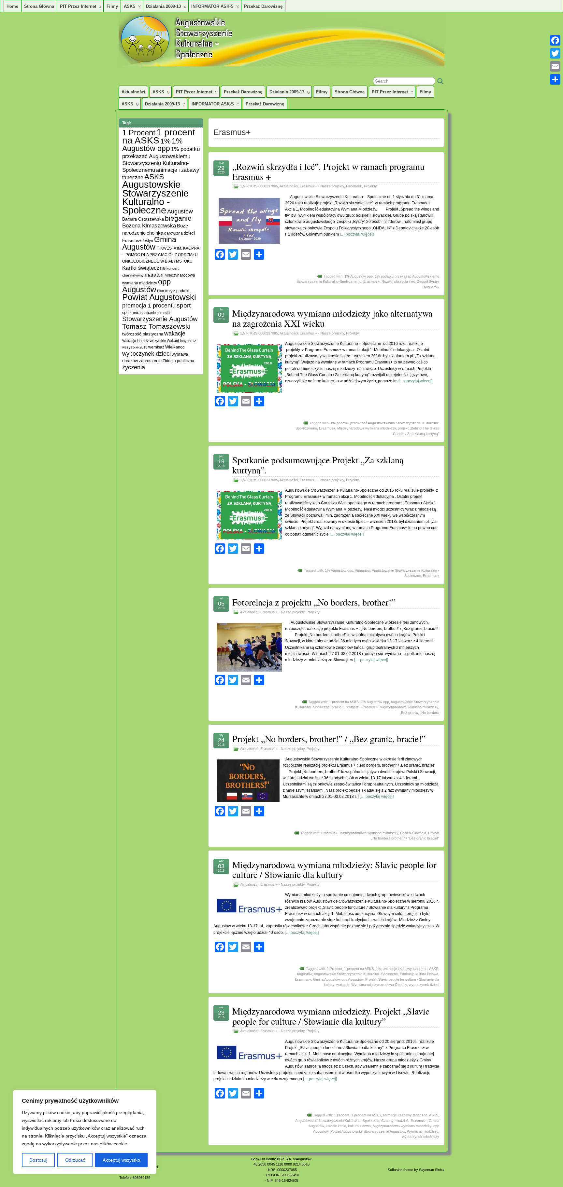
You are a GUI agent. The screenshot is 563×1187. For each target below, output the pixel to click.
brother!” (352, 707)
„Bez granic (409, 713)
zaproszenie (150, 360)
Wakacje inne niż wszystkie (144, 341)
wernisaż (156, 347)
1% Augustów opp (358, 276)
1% (378, 969)
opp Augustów (352, 979)
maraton (154, 275)
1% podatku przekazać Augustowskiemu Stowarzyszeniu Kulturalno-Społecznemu (161, 159)
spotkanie (130, 312)
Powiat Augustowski (346, 1131)
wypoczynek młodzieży (420, 1137)
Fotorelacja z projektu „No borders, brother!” (313, 602)
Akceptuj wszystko (121, 1160)
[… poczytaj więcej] (357, 234)
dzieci (189, 233)
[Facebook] (555, 40)
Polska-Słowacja (413, 833)
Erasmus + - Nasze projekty (322, 186)
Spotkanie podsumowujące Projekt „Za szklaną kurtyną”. (317, 465)
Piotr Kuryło (166, 291)
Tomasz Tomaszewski (156, 326)
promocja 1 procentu (149, 305)
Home (12, 6)
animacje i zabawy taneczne (405, 969)
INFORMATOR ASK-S (212, 6)
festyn (148, 241)
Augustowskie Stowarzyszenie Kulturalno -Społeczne (356, 974)
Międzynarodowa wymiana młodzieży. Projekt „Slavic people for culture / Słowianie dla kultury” (330, 1016)
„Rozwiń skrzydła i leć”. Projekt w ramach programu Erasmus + (328, 171)
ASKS (130, 6)
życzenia (133, 367)
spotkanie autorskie (155, 313)
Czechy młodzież (395, 1121)
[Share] (555, 79)
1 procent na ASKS (344, 702)
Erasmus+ (371, 281)
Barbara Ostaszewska (143, 219)
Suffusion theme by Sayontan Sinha (416, 1170)
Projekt (370, 979)
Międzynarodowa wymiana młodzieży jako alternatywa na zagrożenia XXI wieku (332, 318)
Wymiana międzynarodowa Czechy (379, 985)
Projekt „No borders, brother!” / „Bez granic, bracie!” (329, 738)
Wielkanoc (175, 347)
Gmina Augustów (326, 979)
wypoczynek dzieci (424, 985)
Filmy (112, 6)
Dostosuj (38, 1160)
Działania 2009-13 (163, 6)
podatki (182, 291)
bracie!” (338, 707)
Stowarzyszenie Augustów (384, 1131)
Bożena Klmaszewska (149, 225)
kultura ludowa (359, 1126)
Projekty (370, 186)
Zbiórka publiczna (178, 361)
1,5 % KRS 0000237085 (259, 186)
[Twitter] (555, 53)
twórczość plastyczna (142, 334)
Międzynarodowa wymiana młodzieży (366, 428)
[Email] (555, 66)
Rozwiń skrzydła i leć (398, 281)
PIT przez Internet (78, 6)
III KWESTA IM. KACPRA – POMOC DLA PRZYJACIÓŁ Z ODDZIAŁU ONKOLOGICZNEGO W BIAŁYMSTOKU (160, 254)
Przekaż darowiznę (263, 6)
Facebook (354, 186)
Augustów (362, 570)
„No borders (429, 713)
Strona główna (39, 6)
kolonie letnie (336, 1126)
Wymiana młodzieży (422, 1131)
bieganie (178, 218)
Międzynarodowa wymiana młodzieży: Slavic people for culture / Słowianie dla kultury (334, 869)
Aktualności (133, 91)
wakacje (342, 985)
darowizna (173, 233)
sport (184, 305)
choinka (155, 233)
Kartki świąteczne (144, 268)
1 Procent (334, 969)
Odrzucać (75, 1160)
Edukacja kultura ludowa (419, 974)
